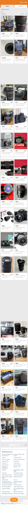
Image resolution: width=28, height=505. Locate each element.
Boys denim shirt (18, 491)
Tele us (16, 480)
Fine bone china (18, 473)
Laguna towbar (6, 488)
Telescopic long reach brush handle (7, 482)
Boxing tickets (6, 491)
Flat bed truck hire (7, 475)
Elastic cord (17, 466)
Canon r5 (16, 461)
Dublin (8, 36)
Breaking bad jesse (7, 493)
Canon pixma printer (19, 459)
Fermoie (4, 473)
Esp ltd (4, 470)
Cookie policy (4, 503)
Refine (22, 13)
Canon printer (17, 457)
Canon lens (5, 465)
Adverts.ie (7, 2)
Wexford (22, 105)
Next (26, 445)
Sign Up (21, 2)
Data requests (18, 503)
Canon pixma (17, 465)
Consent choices (11, 503)
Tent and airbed (6, 486)
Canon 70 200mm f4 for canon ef (7, 455)
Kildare (20, 228)
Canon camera (6, 459)
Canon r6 (4, 463)
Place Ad (21, 6)
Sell (14, 500)
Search (7, 6)
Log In (25, 2)
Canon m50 (5, 461)
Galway (21, 36)
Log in (12, 503)
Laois (21, 253)
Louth (6, 277)
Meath (21, 277)
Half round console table (7, 477)
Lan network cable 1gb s (19, 489)
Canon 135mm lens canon (19, 455)
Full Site (2, 503)
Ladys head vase (18, 486)
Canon (4, 457)
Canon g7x (17, 463)
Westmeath (22, 204)
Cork (8, 105)
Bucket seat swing (19, 493)
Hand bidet (5, 480)
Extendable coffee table (19, 470)
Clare (19, 390)
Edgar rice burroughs (5, 467)
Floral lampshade (18, 475)
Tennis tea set (17, 484)
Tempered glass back (18, 482)
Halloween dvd (18, 476)
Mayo (19, 342)
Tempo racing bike (7, 484)
